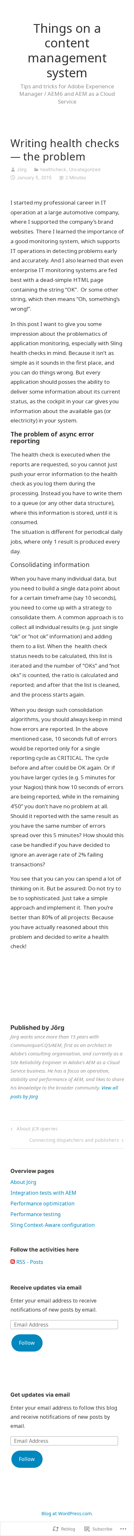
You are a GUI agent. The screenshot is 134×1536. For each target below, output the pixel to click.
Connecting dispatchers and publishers (74, 1141)
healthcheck (53, 169)
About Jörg (23, 1182)
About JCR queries (33, 1129)
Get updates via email (40, 1394)
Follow (27, 1342)
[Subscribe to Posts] (12, 1261)
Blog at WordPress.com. (67, 1513)
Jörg (22, 169)
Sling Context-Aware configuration (52, 1224)
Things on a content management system (67, 50)
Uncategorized (84, 169)
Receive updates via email (46, 1287)
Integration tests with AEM (43, 1192)
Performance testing (35, 1214)
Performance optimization (42, 1203)
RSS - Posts (29, 1261)
